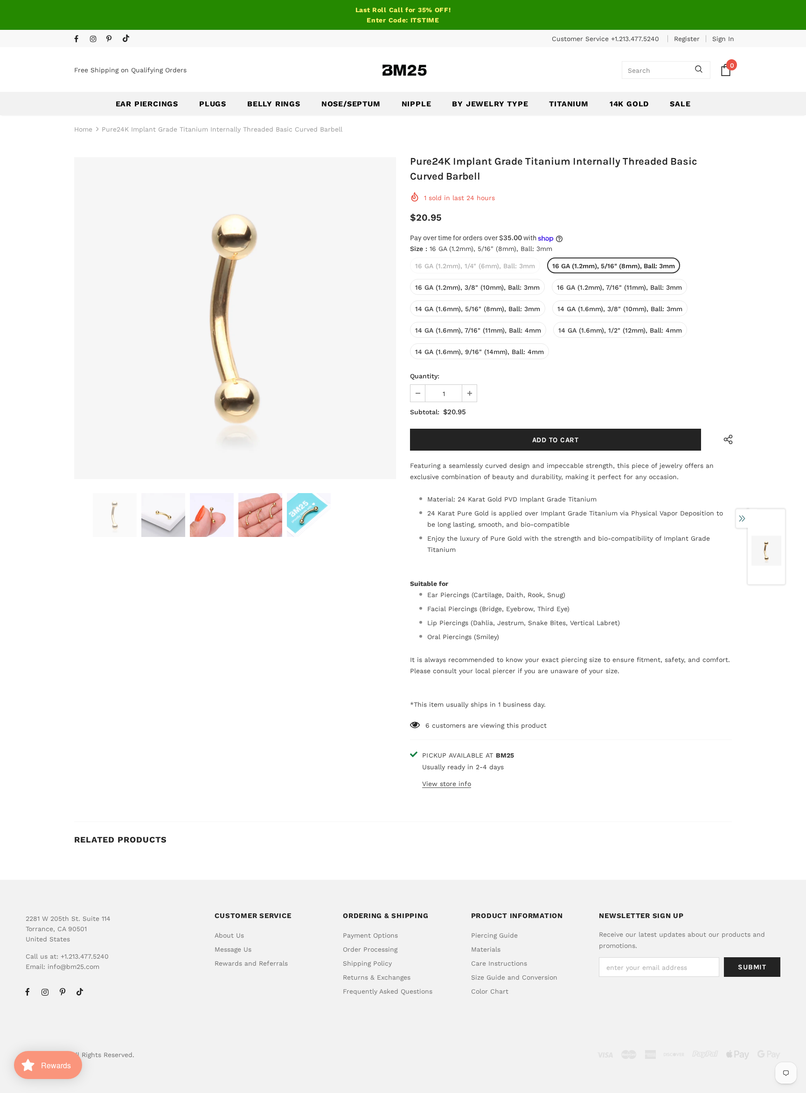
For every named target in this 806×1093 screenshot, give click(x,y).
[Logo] (404, 70)
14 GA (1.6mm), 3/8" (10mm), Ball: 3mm (619, 309)
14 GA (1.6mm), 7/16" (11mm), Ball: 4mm (478, 330)
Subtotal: (424, 412)
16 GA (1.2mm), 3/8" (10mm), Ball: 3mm (477, 287)
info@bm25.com (73, 966)
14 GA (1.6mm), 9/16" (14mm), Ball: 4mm (479, 351)
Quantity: (424, 376)
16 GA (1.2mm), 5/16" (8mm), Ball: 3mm (613, 266)
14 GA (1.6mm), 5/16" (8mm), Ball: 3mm (477, 309)
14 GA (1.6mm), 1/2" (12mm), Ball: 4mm (620, 330)
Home (83, 129)
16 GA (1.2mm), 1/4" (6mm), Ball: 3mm (475, 266)
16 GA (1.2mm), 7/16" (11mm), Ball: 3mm (619, 287)
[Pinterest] (112, 39)
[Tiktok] (128, 39)
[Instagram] (96, 39)
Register (687, 38)
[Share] (726, 440)
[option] (235, 318)
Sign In (723, 38)
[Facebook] (80, 39)
